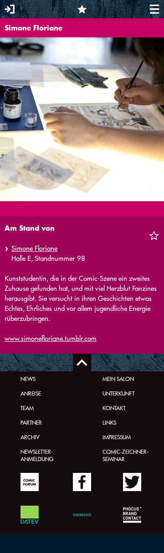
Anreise (30, 393)
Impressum (116, 437)
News (28, 378)
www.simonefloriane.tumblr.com (51, 338)
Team (27, 407)
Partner (31, 422)
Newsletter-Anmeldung (36, 455)
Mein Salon (118, 378)
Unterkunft (118, 393)
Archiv (30, 437)
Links (109, 422)
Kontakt (113, 407)
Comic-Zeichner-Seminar (125, 455)
